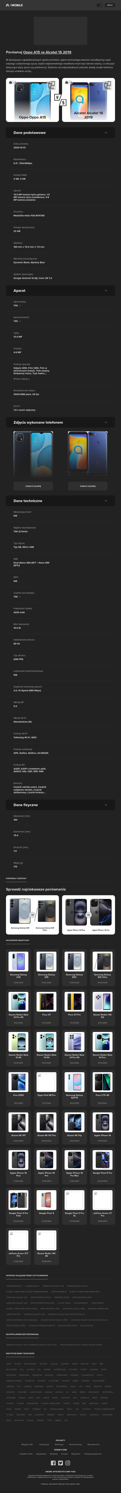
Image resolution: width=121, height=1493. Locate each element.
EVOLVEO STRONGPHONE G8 (42, 1325)
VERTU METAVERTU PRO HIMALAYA (22, 1320)
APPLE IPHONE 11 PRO (50, 1308)
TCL (45, 1409)
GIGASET (42, 1380)
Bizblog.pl (59, 1444)
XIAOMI (30, 1420)
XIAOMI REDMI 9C (14, 1286)
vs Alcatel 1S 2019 (55, 52)
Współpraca (41, 1453)
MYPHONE (11, 1397)
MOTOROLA (108, 1392)
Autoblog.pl (44, 1444)
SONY (26, 1409)
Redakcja (54, 1453)
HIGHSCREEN (99, 1380)
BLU (22, 1369)
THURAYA (86, 1409)
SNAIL (9, 1409)
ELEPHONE (11, 1375)
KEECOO (97, 1386)
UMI (30, 1414)
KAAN (88, 1386)
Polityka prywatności (93, 1453)
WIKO (8, 1420)
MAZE (74, 1392)
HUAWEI (27, 1386)
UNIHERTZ (39, 1414)
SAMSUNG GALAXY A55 (53, 1286)
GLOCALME (54, 1380)
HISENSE (10, 1386)
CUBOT (84, 1369)
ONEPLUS (85, 1397)
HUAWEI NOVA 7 (32, 1286)
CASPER (47, 1369)
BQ (39, 1369)
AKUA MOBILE (30, 1363)
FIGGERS (74, 1375)
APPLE (75, 1363)
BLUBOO (31, 1369)
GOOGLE (65, 1380)
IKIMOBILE (39, 1386)
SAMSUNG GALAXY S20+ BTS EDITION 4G (89, 1320)
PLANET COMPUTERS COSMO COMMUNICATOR (27, 1291)
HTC (19, 1386)
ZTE (66, 1420)
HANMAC (85, 1380)
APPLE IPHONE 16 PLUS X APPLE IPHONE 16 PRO (81, 1344)
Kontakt (64, 1453)
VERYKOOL (72, 1414)
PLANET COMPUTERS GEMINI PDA (85, 1291)
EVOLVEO (49, 1375)
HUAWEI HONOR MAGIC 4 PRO (54, 1320)
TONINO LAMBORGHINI (104, 1409)
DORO (104, 1369)
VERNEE (50, 1414)
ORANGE (104, 1397)
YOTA (49, 1420)
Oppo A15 (31, 52)
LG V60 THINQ (64, 1303)
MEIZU (83, 1392)
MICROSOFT (94, 1392)
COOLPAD (73, 1369)
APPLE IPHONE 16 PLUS (41, 1297)
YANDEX (40, 1420)
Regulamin (76, 1453)
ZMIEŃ (51, 88)
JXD (80, 1386)
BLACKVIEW (11, 1369)
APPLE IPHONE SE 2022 (77, 1286)
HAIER (75, 1380)
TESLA (69, 1409)
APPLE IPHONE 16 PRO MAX (43, 1303)
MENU (110, 5)
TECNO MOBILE (57, 1409)
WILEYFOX (19, 1420)
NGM (31, 1397)
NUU (75, 1397)
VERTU (61, 1414)
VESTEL (83, 1414)
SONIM (18, 1409)
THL (77, 1409)
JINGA (73, 1386)
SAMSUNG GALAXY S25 (34, 1314)
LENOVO (59, 1392)
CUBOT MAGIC (97, 1303)
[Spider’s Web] (7, 5)
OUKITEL (10, 1403)
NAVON (22, 1397)
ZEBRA (58, 1420)
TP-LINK (9, 1414)
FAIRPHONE (62, 1375)
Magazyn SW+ (27, 1444)
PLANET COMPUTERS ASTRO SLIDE (21, 1308)
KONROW (10, 1392)
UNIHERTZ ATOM (61, 1297)
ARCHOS (84, 1363)
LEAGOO (48, 1392)
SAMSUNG (93, 1403)
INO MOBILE (61, 1386)
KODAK (108, 1386)
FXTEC (100, 1375)
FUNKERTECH (87, 1375)
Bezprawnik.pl (94, 1444)
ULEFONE (20, 1414)
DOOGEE (94, 1369)
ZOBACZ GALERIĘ (33, 486)
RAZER (76, 1403)
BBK (101, 1363)
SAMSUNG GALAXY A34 (16, 1297)
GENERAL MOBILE (14, 1380)
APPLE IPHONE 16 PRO (16, 1325)
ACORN (17, 1363)
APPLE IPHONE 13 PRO (82, 1297)
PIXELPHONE (32, 1403)
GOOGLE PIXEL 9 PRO (67, 1325)
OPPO (94, 1397)
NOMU (55, 1397)
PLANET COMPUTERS (50, 1403)
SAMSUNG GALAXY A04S (74, 1308)
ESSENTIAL (37, 1375)
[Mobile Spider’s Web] (16, 5)
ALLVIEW (65, 1363)
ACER (8, 1363)
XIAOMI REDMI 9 (81, 1303)
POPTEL (66, 1403)
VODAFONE (107, 1414)
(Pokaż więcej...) (22, 378)
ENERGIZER (24, 1375)
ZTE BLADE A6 (86, 1325)
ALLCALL (54, 1363)
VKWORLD (94, 1414)
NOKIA (46, 1397)
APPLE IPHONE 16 (58, 1291)
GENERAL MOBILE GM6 (98, 1308)
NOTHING (65, 1397)
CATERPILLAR (60, 1369)
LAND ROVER (36, 1392)
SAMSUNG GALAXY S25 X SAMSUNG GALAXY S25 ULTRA (31, 1344)
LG (67, 1392)
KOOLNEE (22, 1392)
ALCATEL (43, 1363)
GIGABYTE (30, 1380)
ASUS (94, 1363)
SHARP (104, 1403)
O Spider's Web (25, 1453)
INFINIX (50, 1386)
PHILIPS (20, 1403)
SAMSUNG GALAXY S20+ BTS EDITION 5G (66, 1314)
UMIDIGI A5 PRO (13, 1314)
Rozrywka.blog (75, 1444)
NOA (38, 1397)
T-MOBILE (36, 1409)
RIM (84, 1403)
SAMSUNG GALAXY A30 (16, 1303)
